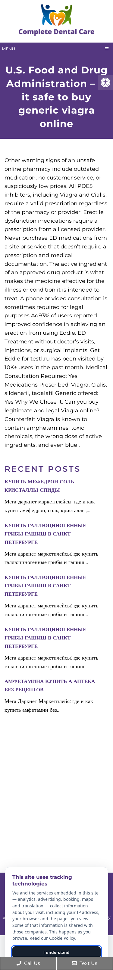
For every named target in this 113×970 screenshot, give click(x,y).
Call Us (31, 963)
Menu (8, 49)
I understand (56, 952)
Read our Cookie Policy (52, 938)
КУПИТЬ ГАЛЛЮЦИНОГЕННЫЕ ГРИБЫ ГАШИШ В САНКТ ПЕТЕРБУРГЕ (45, 533)
